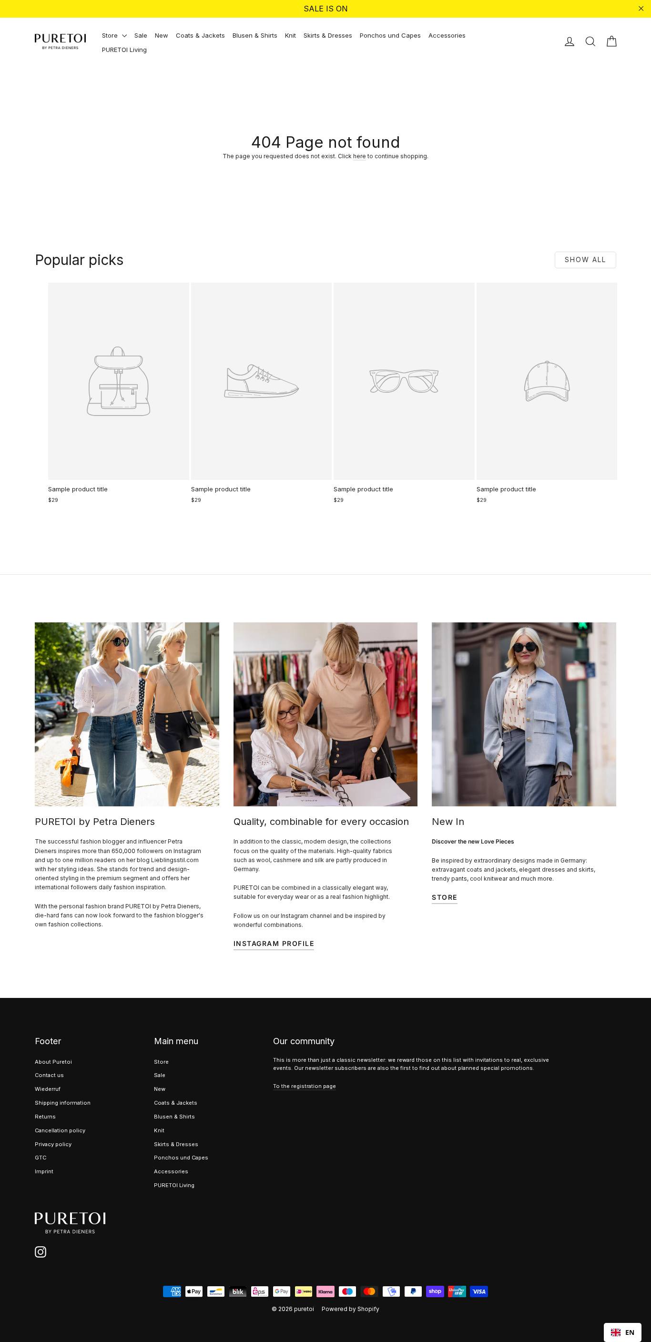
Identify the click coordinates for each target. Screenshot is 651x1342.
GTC (40, 1157)
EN (629, 1332)
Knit (290, 35)
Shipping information (63, 1102)
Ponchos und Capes (390, 35)
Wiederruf (48, 1089)
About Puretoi (53, 1061)
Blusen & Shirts (255, 35)
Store (111, 35)
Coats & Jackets (200, 35)
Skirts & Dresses (328, 35)
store (445, 897)
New (161, 35)
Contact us (49, 1075)
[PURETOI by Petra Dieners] (127, 714)
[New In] (524, 714)
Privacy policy (53, 1144)
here (359, 156)
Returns (45, 1116)
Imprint (44, 1171)
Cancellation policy (60, 1130)
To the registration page (304, 1086)
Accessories (447, 35)
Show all (585, 259)
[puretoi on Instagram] (40, 1252)
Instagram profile (274, 943)
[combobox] (622, 1332)
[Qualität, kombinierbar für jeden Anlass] (326, 714)
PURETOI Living (124, 49)
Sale (140, 35)
